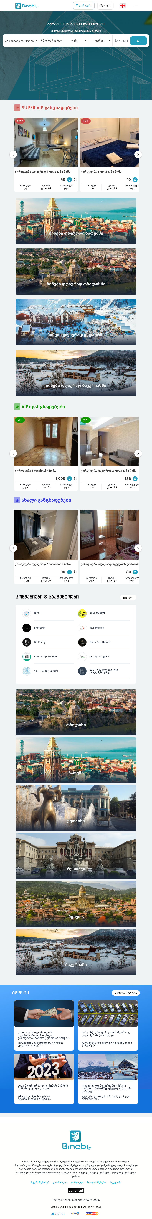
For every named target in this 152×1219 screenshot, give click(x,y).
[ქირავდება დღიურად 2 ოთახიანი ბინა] (46, 535)
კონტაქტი (77, 1182)
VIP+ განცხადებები (42, 407)
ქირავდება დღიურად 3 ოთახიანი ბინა (108, 470)
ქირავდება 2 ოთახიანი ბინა (101, 171)
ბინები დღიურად (92, 1207)
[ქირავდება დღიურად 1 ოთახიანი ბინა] (46, 142)
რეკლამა (115, 1182)
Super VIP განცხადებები (49, 107)
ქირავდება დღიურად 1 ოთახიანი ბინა (42, 171)
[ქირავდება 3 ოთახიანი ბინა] (46, 441)
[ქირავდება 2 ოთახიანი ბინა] (112, 142)
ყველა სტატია (126, 993)
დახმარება (60, 1182)
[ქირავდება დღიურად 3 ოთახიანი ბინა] (112, 441)
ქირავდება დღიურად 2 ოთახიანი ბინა (43, 564)
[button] (21, 40)
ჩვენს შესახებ (40, 1182)
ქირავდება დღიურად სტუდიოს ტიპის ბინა (112, 564)
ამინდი (55, 1207)
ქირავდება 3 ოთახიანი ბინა (35, 470)
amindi (63, 1207)
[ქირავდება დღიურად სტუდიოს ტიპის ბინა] (112, 535)
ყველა (128, 597)
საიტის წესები (96, 1182)
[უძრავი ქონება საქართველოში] (25, 5)
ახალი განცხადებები (45, 500)
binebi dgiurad (74, 1207)
